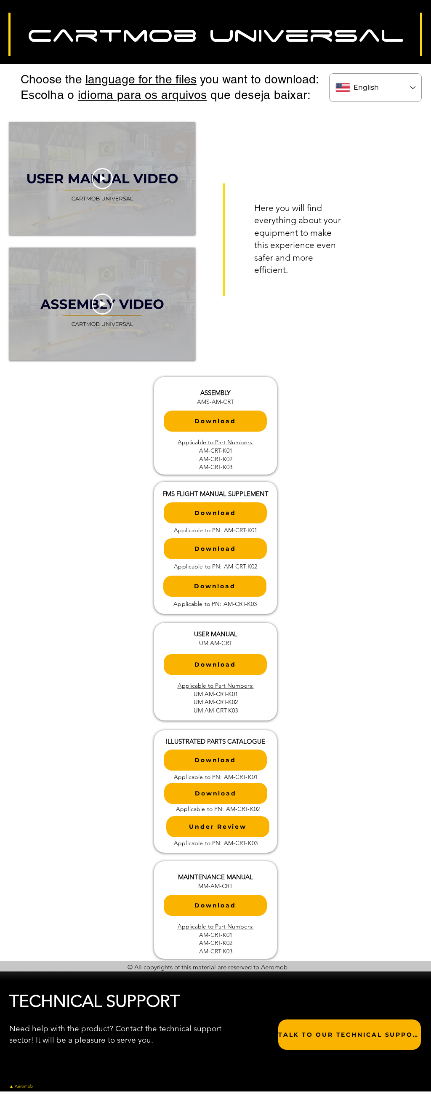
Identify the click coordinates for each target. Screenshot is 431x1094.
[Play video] (102, 178)
